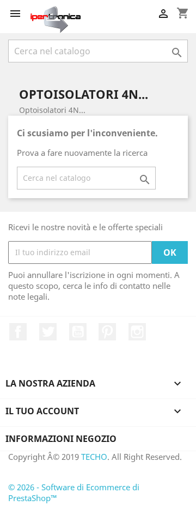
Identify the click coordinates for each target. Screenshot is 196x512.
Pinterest (107, 331)
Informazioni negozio (61, 439)
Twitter (48, 331)
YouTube (78, 331)
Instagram (137, 331)
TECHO (94, 456)
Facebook (18, 331)
